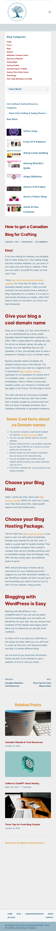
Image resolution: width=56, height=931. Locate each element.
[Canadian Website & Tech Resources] (28, 723)
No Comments (42, 242)
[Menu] (50, 12)
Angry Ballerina (32, 176)
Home (10, 914)
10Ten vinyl (30, 131)
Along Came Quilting (35, 153)
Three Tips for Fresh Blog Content (22, 824)
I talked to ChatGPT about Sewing (22, 783)
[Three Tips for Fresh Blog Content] (28, 805)
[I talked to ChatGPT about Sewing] (28, 764)
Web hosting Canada (34, 533)
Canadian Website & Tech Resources (24, 742)
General (10, 52)
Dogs (9, 49)
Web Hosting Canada (29, 371)
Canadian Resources (34, 914)
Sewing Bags (12, 62)
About (51, 914)
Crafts (9, 42)
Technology (27, 242)
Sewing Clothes (13, 65)
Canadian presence (29, 435)
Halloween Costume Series (17, 55)
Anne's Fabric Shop (35, 196)
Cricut (9, 45)
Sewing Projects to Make (17, 69)
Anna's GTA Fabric (34, 187)
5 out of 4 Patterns (34, 141)
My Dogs (11, 917)
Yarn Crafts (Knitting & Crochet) (19, 79)
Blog (19, 914)
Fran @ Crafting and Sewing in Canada (27, 926)
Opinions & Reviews (15, 59)
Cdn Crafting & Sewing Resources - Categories (23, 106)
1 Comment (26, 787)
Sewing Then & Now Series (18, 72)
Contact (50, 917)
